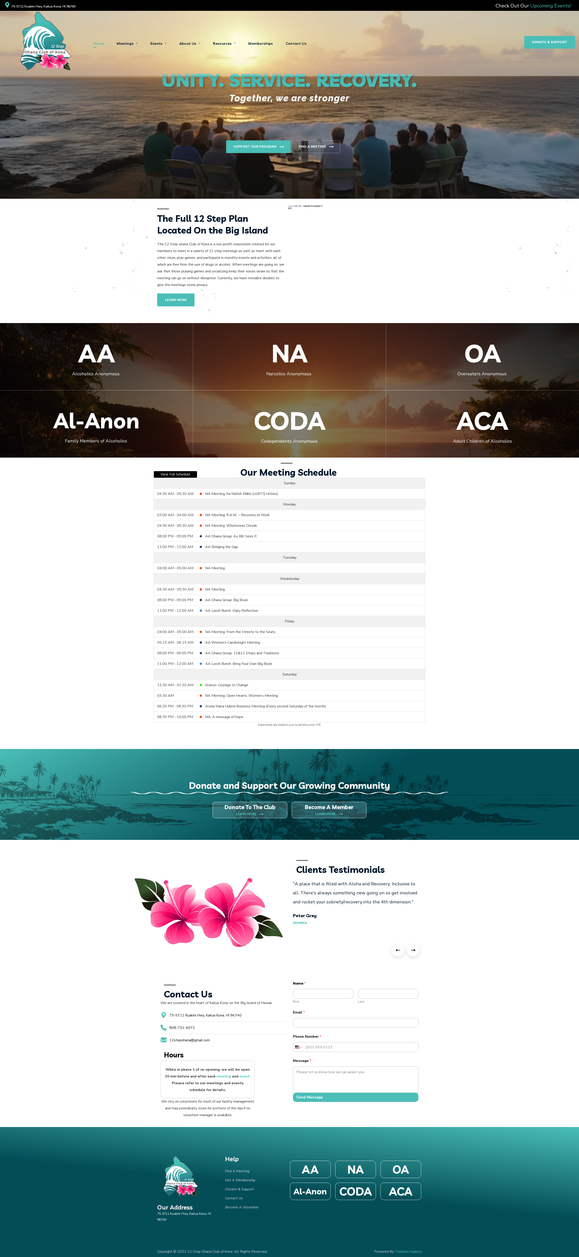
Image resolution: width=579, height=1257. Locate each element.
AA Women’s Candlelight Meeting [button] (232, 642)
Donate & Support (239, 1189)
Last (361, 1002)
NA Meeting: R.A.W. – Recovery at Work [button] (237, 515)
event (244, 1076)
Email (299, 1012)
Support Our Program (259, 147)
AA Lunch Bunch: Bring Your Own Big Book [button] (238, 663)
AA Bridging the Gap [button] (221, 546)
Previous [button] (398, 950)
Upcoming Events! (550, 5)
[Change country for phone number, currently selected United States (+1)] (298, 1047)
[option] (357, 902)
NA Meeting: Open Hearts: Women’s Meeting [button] (241, 695)
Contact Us (234, 1198)
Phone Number (307, 1037)
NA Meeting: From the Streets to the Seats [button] (240, 631)
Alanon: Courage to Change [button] (226, 685)
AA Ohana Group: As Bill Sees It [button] (231, 536)
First (296, 1002)
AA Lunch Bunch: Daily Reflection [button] (231, 610)
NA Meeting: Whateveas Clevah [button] (231, 525)
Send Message (309, 1097)
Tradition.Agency (408, 1251)
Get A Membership (240, 1180)
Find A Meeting (317, 147)
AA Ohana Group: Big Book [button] (226, 600)
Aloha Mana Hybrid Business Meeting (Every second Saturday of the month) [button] (265, 706)
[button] (549, 42)
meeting (223, 1076)
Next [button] (413, 950)
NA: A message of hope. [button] (224, 716)
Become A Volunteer (242, 1207)
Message (302, 1061)
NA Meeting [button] (215, 568)
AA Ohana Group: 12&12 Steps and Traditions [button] (242, 653)
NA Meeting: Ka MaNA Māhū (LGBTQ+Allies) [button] (241, 493)
